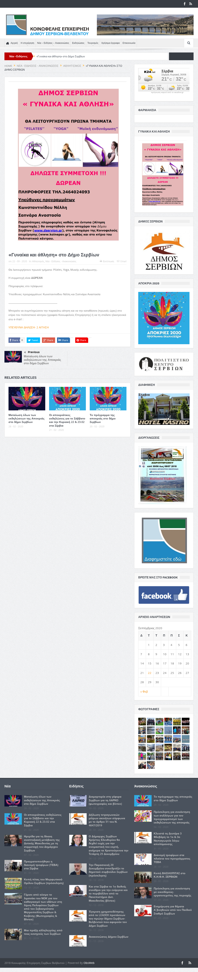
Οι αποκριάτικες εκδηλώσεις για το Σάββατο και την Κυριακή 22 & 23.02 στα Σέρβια (67, 420)
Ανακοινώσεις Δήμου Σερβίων (108, 936)
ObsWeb (89, 963)
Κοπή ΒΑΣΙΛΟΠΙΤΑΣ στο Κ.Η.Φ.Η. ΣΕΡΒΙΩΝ (169, 874)
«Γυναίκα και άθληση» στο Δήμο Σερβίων (61, 56)
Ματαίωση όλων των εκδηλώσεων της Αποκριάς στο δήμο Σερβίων (42, 359)
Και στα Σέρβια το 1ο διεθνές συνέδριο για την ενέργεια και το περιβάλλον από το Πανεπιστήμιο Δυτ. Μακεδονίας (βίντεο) (108, 893)
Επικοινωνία (129, 43)
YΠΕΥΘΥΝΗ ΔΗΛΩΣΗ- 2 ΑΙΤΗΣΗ (29, 327)
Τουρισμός (92, 43)
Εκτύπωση (108, 261)
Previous (34, 352)
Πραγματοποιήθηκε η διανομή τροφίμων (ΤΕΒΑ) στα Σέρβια (41, 865)
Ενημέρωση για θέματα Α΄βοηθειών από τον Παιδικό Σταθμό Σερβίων (173, 909)
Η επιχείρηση (27, 43)
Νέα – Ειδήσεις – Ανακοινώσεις (53, 43)
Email (123, 261)
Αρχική (14, 43)
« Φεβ (144, 691)
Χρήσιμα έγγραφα (110, 43)
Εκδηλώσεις (78, 43)
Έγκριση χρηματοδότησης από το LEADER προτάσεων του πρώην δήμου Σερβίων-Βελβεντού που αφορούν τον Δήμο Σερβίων (108, 918)
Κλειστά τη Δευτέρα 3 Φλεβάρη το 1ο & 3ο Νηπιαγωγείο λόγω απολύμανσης (168, 839)
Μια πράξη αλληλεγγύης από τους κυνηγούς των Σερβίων (43, 932)
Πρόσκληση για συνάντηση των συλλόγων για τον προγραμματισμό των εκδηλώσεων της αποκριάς (172, 817)
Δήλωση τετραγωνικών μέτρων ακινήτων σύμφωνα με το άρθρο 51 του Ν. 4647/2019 (107, 820)
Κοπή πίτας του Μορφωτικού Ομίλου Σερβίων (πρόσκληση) (44, 881)
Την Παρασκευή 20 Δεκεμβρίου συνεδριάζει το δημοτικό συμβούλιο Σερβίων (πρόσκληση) (108, 870)
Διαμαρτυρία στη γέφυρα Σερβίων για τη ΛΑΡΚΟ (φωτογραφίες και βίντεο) (105, 800)
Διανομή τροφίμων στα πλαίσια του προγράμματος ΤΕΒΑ (172, 858)
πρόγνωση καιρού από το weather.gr (167, 92)
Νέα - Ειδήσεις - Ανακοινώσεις (60, 261)
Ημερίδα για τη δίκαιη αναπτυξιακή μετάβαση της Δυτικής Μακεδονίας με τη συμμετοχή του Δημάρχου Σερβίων (42, 843)
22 (149, 673)
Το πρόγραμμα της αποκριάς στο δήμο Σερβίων (103, 418)
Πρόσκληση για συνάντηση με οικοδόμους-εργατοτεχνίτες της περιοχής (172, 892)
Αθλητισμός (38, 261)
